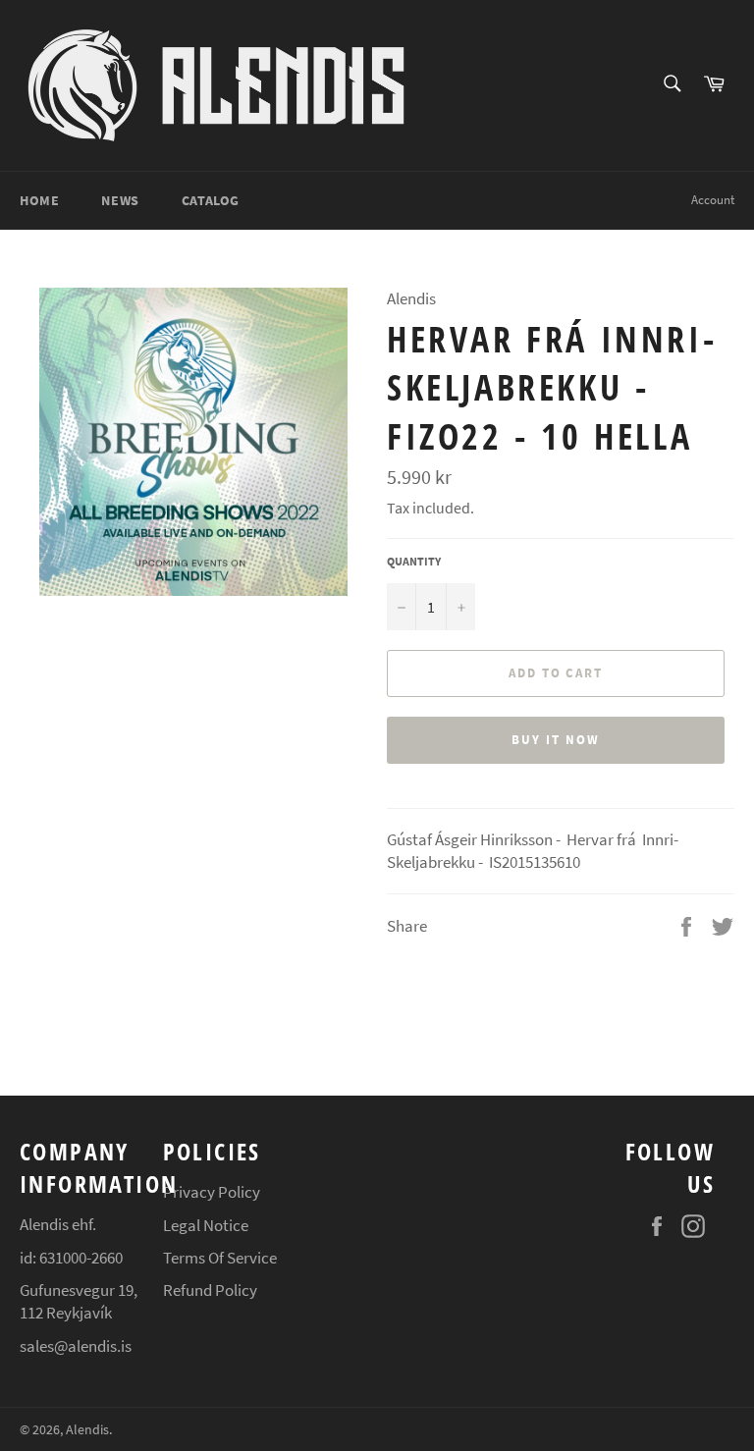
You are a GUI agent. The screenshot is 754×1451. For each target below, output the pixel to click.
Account (712, 199)
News (119, 200)
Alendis (87, 1430)
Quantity (414, 561)
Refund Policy (210, 1290)
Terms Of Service (220, 1257)
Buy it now (556, 739)
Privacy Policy (211, 1192)
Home (39, 200)
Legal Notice (205, 1225)
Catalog (211, 200)
